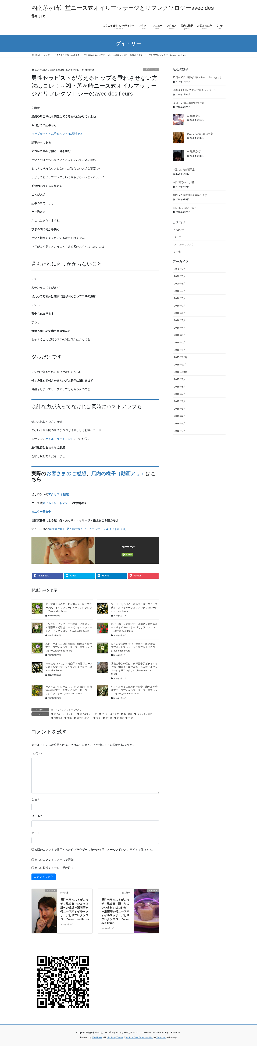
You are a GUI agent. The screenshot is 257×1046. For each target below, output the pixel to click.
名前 (35, 799)
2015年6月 (180, 401)
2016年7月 (180, 305)
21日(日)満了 (194, 115)
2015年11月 (180, 364)
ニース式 (128, 714)
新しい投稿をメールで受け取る (54, 867)
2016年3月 (180, 335)
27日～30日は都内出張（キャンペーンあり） (197, 77)
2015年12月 (180, 357)
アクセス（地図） (59, 494)
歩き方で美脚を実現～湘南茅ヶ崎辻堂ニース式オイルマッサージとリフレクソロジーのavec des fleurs (134, 647)
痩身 (99, 718)
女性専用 (58, 718)
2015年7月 (180, 394)
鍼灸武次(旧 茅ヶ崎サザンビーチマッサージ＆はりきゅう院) (87, 528)
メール (36, 816)
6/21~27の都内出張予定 (200, 133)
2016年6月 (180, 313)
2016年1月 (180, 349)
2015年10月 (180, 372)
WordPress (97, 1037)
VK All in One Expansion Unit (139, 1037)
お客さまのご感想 (66, 473)
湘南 (69, 718)
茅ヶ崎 (109, 718)
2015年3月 (180, 423)
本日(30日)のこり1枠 (184, 207)
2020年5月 (180, 283)
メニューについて (72, 710)
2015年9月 (180, 379)
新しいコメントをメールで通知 (54, 859)
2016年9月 (180, 291)
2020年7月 (180, 268)
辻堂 (130, 718)
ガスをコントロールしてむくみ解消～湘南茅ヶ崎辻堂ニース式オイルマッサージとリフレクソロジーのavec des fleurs (68, 690)
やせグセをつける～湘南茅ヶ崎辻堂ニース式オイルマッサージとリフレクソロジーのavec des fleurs (134, 607)
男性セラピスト (84, 718)
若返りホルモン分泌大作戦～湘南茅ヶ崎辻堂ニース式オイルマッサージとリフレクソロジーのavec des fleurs (68, 647)
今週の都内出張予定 (184, 169)
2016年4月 (180, 327)
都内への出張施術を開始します (190, 195)
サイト (35, 833)
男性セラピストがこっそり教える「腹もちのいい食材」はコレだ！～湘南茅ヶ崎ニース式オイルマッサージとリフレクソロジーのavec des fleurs (115, 911)
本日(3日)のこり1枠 (183, 182)
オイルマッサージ (88, 714)
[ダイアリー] (44, 910)
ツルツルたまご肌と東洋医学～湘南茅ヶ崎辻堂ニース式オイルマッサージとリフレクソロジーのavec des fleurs (134, 690)
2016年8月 (180, 298)
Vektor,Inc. (161, 1037)
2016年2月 (180, 342)
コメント (37, 753)
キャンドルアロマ (110, 714)
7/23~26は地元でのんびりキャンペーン (194, 90)
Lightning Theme (115, 1037)
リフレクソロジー (145, 714)
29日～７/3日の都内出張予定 (189, 102)
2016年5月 (180, 320)
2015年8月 (180, 386)
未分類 (177, 251)
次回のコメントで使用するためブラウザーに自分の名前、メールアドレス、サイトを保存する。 (94, 849)
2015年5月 (180, 408)
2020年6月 (180, 276)
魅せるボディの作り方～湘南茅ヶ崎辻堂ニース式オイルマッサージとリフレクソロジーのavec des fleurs (134, 627)
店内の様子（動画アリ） (118, 473)
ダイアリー (151, 69)
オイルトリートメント (59, 438)
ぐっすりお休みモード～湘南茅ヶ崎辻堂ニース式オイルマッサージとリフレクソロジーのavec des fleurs (68, 607)
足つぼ (120, 718)
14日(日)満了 (194, 151)
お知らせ (179, 229)
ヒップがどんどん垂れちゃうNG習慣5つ (56, 133)
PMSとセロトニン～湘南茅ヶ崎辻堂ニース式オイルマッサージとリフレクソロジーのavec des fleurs (68, 667)
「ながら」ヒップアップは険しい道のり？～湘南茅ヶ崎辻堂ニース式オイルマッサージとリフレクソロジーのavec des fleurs (68, 627)
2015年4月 (180, 416)
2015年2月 (180, 430)
